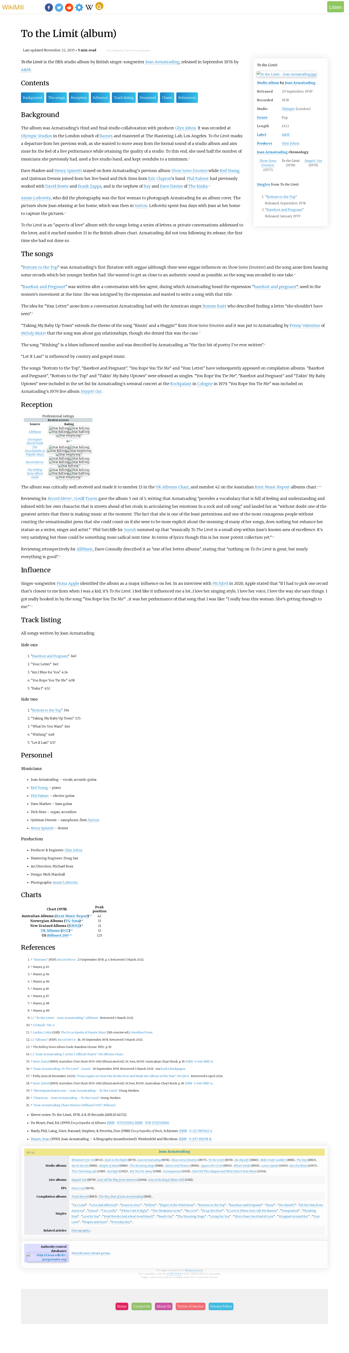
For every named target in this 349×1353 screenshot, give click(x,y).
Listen (335, 6)
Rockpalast (180, 383)
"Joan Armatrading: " (56, 1069)
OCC (65, 930)
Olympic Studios (36, 135)
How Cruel (78, 1188)
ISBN (189, 1061)
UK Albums (50, 930)
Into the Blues (298, 1165)
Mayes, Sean (40, 1139)
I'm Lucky (109, 1211)
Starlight (113, 1171)
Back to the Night (116, 1160)
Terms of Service (190, 1306)
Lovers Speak (269, 1165)
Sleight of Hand (109, 1165)
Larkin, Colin (42, 1032)
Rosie (270, 1205)
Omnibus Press (141, 1032)
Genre (262, 117)
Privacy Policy (221, 1306)
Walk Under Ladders (273, 1160)
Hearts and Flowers (177, 1165)
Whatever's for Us (82, 1160)
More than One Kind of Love (254, 1216)
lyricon (93, 820)
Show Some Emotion (268, 163)
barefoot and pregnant (275, 286)
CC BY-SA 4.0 (174, 1273)
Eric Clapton (159, 178)
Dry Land (79, 1205)
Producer (264, 143)
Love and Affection (103, 1205)
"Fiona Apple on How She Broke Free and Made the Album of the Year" (126, 1076)
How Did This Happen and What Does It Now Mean (224, 1171)
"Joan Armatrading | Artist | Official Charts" (66, 1054)
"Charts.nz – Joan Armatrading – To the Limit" (66, 1098)
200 (57, 935)
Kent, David (41, 1061)
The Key (301, 1160)
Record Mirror (35, 462)
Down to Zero (130, 1205)
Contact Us (141, 1306)
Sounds (130, 529)
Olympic (288, 109)
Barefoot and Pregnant (284, 210)
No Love (191, 1211)
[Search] (99, 6)
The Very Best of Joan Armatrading (121, 1196)
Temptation (290, 1211)
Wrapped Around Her (293, 1216)
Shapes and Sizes (95, 1222)
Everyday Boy (120, 1222)
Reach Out (165, 1216)
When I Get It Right (134, 1211)
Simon (92, 1211)
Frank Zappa (90, 186)
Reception (79, 98)
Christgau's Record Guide (35, 441)
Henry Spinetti (68, 170)
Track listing (124, 98)
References (187, 98)
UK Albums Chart (172, 487)
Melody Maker (33, 333)
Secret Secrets (80, 1165)
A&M (286, 135)
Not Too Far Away (141, 1171)
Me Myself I (242, 1160)
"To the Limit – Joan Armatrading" (59, 1018)
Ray (147, 186)
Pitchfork (220, 583)
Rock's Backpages (172, 1069)
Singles (263, 184)
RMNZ (74, 926)
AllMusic (35, 432)
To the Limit (216, 1160)
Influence (100, 98)
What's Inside (242, 1165)
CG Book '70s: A (44, 1025)
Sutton (141, 205)
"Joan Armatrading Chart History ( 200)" (67, 1105)
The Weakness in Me (166, 1211)
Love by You (90, 1216)
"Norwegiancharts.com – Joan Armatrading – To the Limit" (75, 1090)
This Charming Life (83, 1171)
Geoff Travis (85, 498)
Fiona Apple (68, 583)
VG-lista (72, 921)
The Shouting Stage (142, 1165)
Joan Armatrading (300, 83)
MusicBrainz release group (90, 1253)
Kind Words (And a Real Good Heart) (128, 1216)
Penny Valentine (305, 325)
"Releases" (40, 959)
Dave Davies (171, 186)
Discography (80, 1230)
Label (261, 135)
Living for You (220, 1216)
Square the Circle (212, 1165)
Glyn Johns (290, 143)
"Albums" (41, 1039)
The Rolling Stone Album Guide (35, 473)
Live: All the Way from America (117, 1180)
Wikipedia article (194, 1270)
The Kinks (198, 186)
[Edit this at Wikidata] (46, 1259)
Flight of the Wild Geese (177, 1205)
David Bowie (57, 186)
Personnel (148, 98)
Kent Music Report (272, 487)
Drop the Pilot (212, 1211)
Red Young (230, 170)
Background (32, 98)
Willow (150, 1205)
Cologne (205, 383)
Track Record (79, 1196)
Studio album (268, 83)
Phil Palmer (198, 178)
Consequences (172, 1171)
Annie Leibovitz (36, 197)
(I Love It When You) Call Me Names (252, 1211)
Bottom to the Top (281, 197)
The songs (56, 98)
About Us (164, 1306)
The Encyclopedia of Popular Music (35, 450)
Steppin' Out (313, 161)
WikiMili (13, 6)
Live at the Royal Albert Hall (166, 1180)
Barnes (106, 135)
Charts (167, 98)
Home (122, 1306)
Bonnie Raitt (214, 306)
